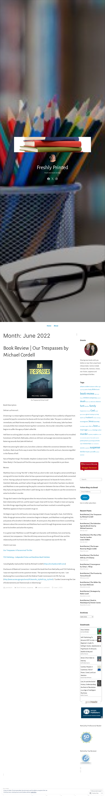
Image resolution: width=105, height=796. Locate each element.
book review (87, 393)
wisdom (97, 451)
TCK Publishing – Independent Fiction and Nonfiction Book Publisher (26, 557)
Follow (85, 497)
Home (49, 326)
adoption (92, 386)
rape (81, 443)
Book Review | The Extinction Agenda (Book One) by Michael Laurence (90, 526)
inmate (94, 417)
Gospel (96, 411)
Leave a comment (44, 587)
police (82, 440)
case (98, 394)
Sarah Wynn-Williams (86, 677)
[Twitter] (52, 178)
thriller (82, 452)
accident (87, 386)
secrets (82, 448)
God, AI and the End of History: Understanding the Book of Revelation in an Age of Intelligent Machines (88, 687)
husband (89, 417)
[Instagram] (56, 178)
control (98, 398)
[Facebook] (48, 178)
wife (93, 452)
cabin (95, 394)
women (82, 455)
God (92, 410)
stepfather (87, 448)
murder (84, 434)
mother (99, 430)
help (95, 414)
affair (96, 386)
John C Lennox (85, 695)
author (86, 389)
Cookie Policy (33, 792)
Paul (91, 437)
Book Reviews (21, 587)
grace (87, 414)
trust (87, 452)
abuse (82, 386)
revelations (96, 443)
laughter (87, 426)
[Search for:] (91, 479)
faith (82, 406)
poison (97, 437)
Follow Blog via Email (89, 487)
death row (88, 401)
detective (93, 401)
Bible (94, 389)
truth (90, 452)
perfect (94, 437)
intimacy (99, 417)
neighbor (95, 434)
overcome (84, 437)
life (92, 426)
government (83, 414)
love (95, 426)
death (83, 401)
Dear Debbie (85, 630)
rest (92, 443)
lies (90, 426)
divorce (98, 401)
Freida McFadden (85, 631)
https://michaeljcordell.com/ (54, 564)
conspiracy (93, 398)
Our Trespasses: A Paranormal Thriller (17, 550)
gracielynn (8, 587)
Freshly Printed (52, 167)
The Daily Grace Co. (86, 662)
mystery (90, 434)
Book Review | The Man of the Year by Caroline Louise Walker (90, 537)
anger (99, 386)
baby (90, 389)
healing (92, 414)
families (87, 406)
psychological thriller (94, 440)
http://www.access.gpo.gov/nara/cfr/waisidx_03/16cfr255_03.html (28, 579)
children (86, 398)
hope (84, 417)
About (56, 326)
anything (82, 389)
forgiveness (83, 411)
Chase (81, 398)
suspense (30, 587)
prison (86, 440)
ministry (90, 430)
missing (94, 430)
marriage (84, 430)
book (97, 389)
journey (97, 421)
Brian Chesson (85, 653)
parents (88, 437)
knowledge (82, 426)
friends (88, 411)
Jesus (91, 421)
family (92, 406)
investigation (84, 421)
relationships (87, 443)
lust (99, 426)
